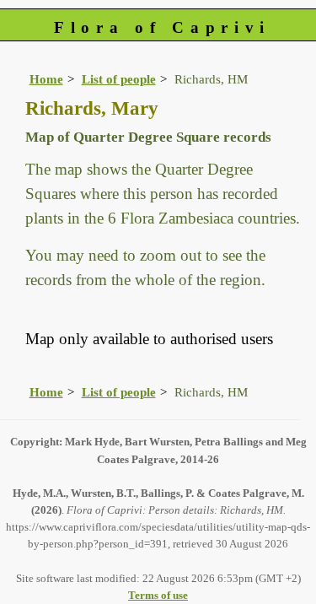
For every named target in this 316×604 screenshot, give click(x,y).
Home (46, 79)
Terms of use (158, 595)
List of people (119, 79)
